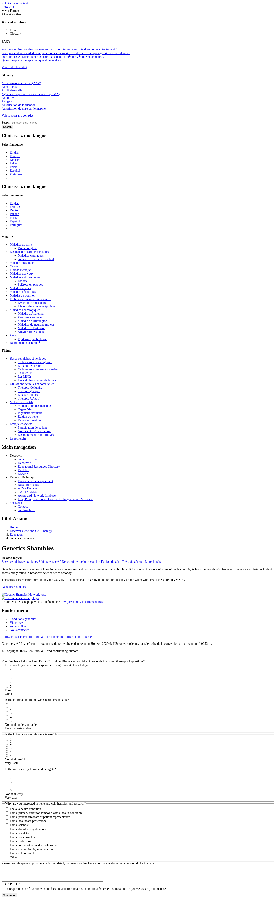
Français (15, 156)
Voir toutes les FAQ (14, 67)
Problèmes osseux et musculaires (30, 299)
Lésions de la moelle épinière (36, 306)
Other (13, 857)
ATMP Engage (27, 488)
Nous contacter (19, 630)
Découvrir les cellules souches (81, 561)
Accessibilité (18, 626)
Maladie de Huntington (32, 321)
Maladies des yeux (21, 273)
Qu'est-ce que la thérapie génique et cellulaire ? (31, 60)
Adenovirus (9, 86)
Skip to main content (15, 3)
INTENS (23, 470)
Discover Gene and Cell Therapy (31, 531)
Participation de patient (32, 427)
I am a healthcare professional (28, 821)
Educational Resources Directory (39, 466)
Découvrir (24, 463)
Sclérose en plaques (30, 284)
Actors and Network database (37, 495)
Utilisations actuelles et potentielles (32, 384)
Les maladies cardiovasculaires (29, 251)
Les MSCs (24, 376)
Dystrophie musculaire (32, 302)
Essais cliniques (28, 394)
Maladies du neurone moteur (36, 324)
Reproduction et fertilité (25, 342)
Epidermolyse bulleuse (32, 339)
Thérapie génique (29, 391)
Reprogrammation (29, 420)
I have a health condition (25, 809)
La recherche (18, 438)
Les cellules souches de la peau (37, 380)
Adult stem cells (12, 90)
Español (15, 170)
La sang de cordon (29, 365)
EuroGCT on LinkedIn (48, 636)
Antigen (7, 101)
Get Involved (26, 510)
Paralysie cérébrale (30, 317)
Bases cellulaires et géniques (28, 358)
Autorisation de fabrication (19, 105)
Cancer (14, 266)
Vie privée (16, 622)
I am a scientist (19, 825)
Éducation (16, 534)
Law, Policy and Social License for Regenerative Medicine (55, 499)
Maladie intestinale (22, 262)
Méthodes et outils (21, 402)
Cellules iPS (25, 373)
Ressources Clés (28, 484)
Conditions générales (23, 619)
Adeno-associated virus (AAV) (21, 83)
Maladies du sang (21, 244)
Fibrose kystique (20, 270)
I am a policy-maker (22, 837)
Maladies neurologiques (25, 310)
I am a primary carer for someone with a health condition (46, 813)
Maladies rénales (20, 288)
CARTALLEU (27, 492)
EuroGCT (8, 7)
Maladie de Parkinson (31, 328)
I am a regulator (20, 833)
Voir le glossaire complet (17, 115)
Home (14, 527)
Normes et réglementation (34, 431)
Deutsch (15, 159)
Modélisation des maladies (34, 405)
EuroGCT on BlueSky (78, 636)
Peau (13, 335)
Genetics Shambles (14, 586)
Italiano (14, 163)
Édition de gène (28, 416)
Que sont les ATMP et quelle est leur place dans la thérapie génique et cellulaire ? (53, 56)
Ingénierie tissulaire (30, 413)
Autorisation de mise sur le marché (24, 108)
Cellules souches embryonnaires (38, 369)
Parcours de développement (35, 481)
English (14, 152)
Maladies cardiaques (31, 255)
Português (16, 174)
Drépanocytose (27, 248)
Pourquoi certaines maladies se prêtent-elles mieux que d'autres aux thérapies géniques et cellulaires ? (66, 53)
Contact (23, 506)
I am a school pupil (22, 853)
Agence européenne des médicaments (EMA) (31, 94)
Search (6, 122)
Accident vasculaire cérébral (36, 259)
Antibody (8, 97)
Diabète (23, 281)
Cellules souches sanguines (35, 362)
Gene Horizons (27, 459)
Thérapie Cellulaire (30, 387)
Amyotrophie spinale (31, 331)
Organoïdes (25, 409)
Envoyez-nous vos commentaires (82, 602)
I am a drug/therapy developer (29, 829)
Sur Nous (16, 503)
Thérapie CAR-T (29, 398)
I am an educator (20, 841)
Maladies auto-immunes (25, 277)
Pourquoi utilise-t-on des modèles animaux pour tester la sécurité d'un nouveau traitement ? (59, 49)
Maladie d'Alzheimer (31, 313)
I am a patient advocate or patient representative (40, 817)
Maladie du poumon (22, 295)
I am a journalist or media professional (34, 845)
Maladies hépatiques (23, 291)
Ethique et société (21, 424)
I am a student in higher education (31, 849)
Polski (14, 167)
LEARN (23, 473)
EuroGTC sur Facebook (17, 636)
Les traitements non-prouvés (36, 434)
